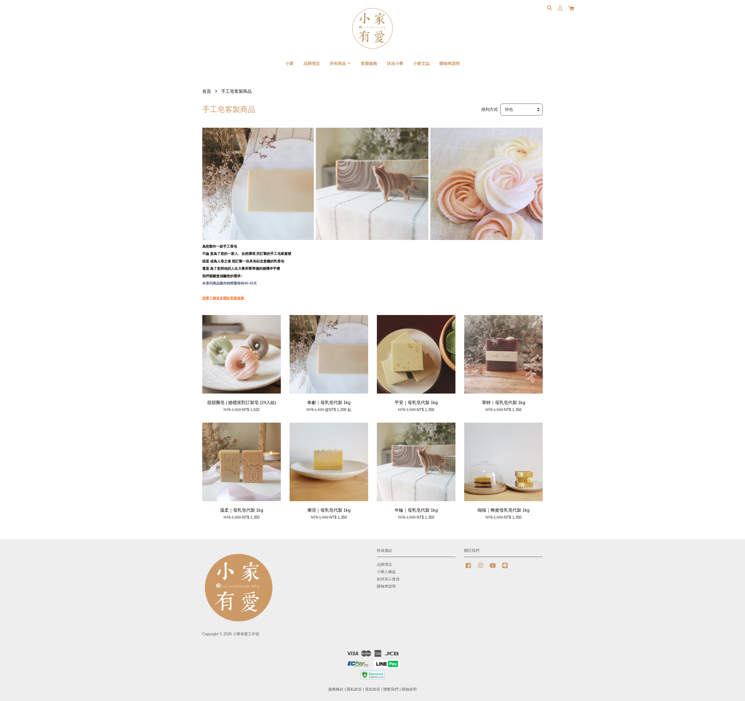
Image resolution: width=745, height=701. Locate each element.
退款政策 (372, 689)
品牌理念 (312, 63)
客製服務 (369, 63)
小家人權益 (386, 572)
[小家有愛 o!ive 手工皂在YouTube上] (493, 568)
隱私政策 (354, 689)
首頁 (206, 91)
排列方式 (489, 109)
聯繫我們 (390, 689)
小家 (289, 63)
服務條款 (335, 689)
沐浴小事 (395, 63)
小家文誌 (421, 63)
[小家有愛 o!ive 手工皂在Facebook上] (468, 568)
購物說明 (409, 689)
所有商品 (338, 63)
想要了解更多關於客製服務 (223, 298)
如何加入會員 (388, 579)
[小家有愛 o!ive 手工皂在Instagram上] (480, 568)
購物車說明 (449, 63)
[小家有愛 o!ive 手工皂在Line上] (505, 568)
